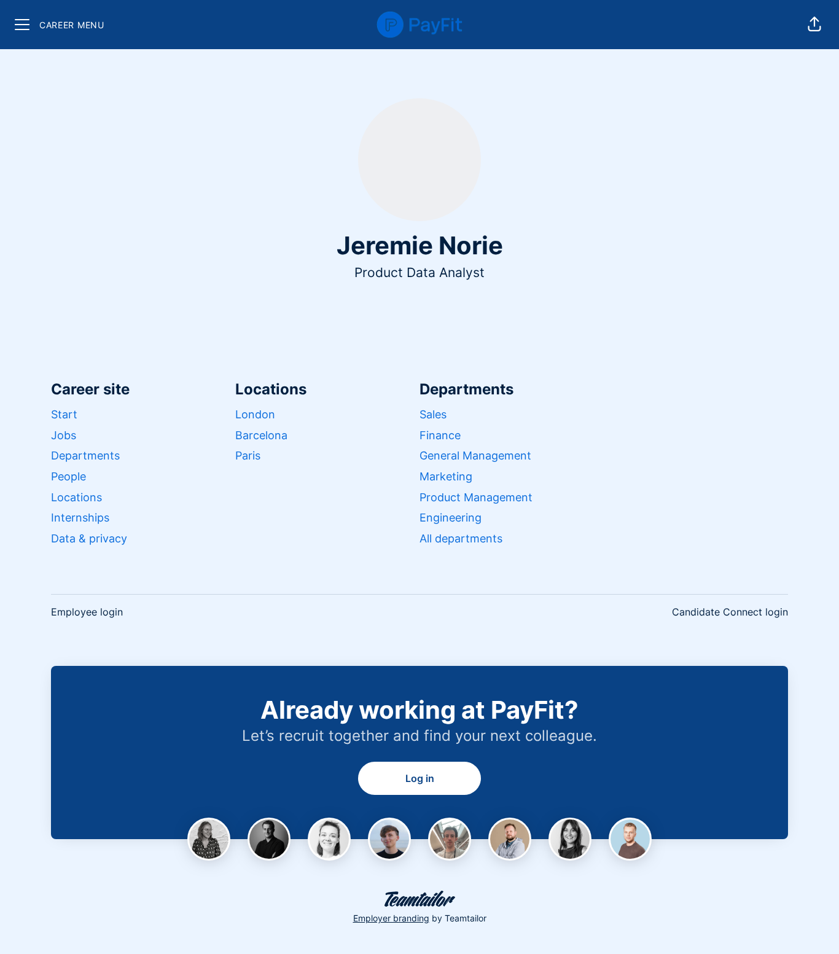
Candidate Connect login (730, 612)
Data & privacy (89, 538)
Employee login (87, 612)
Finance (440, 435)
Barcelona (261, 435)
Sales (433, 414)
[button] (814, 24)
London (255, 414)
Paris (247, 455)
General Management (475, 455)
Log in (419, 778)
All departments (460, 538)
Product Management (476, 497)
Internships (80, 517)
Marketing (445, 476)
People (68, 476)
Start (64, 414)
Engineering (450, 517)
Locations (76, 497)
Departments (85, 455)
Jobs (63, 435)
